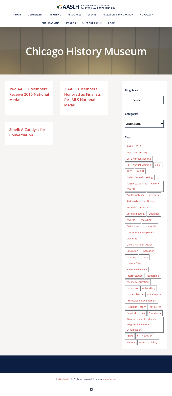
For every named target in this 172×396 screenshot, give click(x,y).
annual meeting (136, 213)
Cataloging (146, 219)
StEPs (130, 335)
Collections (133, 226)
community (149, 226)
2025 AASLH (64, 379)
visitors (131, 342)
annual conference (137, 207)
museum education (138, 282)
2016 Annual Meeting (139, 158)
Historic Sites (134, 263)
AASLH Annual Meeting (140, 177)
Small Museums (136, 313)
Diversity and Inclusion (140, 244)
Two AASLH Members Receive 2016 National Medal (29, 94)
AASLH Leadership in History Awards (143, 186)
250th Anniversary (137, 152)
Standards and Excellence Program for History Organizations (141, 324)
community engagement (140, 232)
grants (144, 257)
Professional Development (141, 300)
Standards (155, 313)
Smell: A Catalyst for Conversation (27, 132)
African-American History (141, 201)
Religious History (136, 306)
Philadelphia (154, 294)
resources (155, 306)
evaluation (148, 250)
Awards (131, 219)
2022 (158, 164)
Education (132, 250)
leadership (153, 275)
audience (154, 213)
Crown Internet (109, 379)
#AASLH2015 (134, 146)
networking (148, 288)
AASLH (140, 171)
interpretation (135, 275)
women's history (148, 342)
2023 (129, 171)
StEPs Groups (144, 335)
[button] (123, 23)
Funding (131, 257)
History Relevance (137, 269)
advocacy (154, 195)
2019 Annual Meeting (139, 164)
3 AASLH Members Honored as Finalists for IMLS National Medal (82, 96)
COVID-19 (132, 238)
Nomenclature (135, 294)
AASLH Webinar (135, 195)
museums (132, 288)
